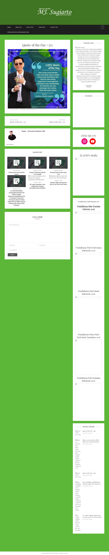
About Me (18, 27)
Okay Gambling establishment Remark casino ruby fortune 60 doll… (92, 484)
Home (8, 27)
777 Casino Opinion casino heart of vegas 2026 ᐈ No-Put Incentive (92, 516)
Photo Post (30, 27)
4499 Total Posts (9, 144)
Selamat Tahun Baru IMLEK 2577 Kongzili (37, 173)
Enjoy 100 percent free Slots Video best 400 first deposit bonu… (91, 441)
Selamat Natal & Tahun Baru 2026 (58, 173)
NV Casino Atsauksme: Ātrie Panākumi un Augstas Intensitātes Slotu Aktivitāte (37, 186)
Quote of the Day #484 (89, 473)
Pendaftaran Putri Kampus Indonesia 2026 (88, 379)
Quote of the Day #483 (89, 431)
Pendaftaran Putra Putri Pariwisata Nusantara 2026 (88, 336)
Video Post (42, 27)
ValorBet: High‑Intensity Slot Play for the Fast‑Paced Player (58, 183)
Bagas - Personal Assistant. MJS (29, 109)
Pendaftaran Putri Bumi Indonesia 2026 (88, 292)
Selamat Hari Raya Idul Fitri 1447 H (16, 173)
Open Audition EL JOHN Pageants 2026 (18, 32)
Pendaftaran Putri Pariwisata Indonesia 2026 (88, 249)
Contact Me (54, 27)
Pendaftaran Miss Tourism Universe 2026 (88, 208)
